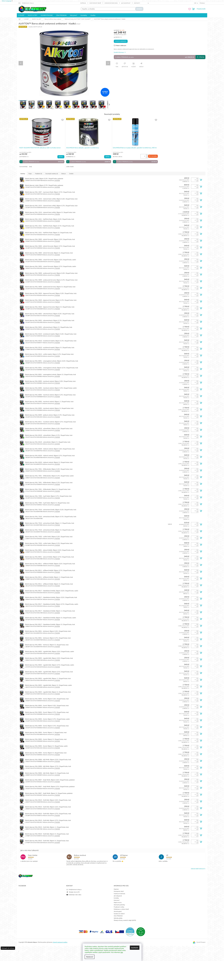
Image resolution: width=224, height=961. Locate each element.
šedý (30, 166)
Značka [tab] (71, 173)
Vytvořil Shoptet (200, 942)
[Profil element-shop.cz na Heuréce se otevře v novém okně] (130, 931)
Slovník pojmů (118, 911)
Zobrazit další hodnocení (198, 868)
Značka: (35, 27)
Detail (61, 157)
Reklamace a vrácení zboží (121, 909)
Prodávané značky (119, 907)
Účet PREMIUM (118, 916)
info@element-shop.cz (75, 889)
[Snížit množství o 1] (147, 157)
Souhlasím (134, 948)
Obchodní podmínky (119, 905)
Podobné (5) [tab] (38, 173)
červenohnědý (23, 166)
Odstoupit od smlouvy (7, 948)
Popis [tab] (30, 173)
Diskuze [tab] (63, 173)
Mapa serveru (118, 902)
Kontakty (137, 3)
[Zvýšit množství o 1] (147, 155)
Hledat (139, 9)
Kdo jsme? (117, 900)
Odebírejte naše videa (75, 894)
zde (121, 952)
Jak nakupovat (125, 3)
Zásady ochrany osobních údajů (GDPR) (125, 920)
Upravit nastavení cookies (60, 942)
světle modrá (69, 166)
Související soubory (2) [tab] (51, 173)
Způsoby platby (118, 918)
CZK (195, 3)
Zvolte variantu (120, 41)
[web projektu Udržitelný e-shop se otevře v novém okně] (140, 931)
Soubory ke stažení (119, 913)
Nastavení (89, 957)
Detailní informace (119, 52)
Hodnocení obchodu (111, 3)
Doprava (83, 3)
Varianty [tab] (22, 173)
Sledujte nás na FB (74, 892)
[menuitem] (21, 15)
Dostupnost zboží (95, 3)
